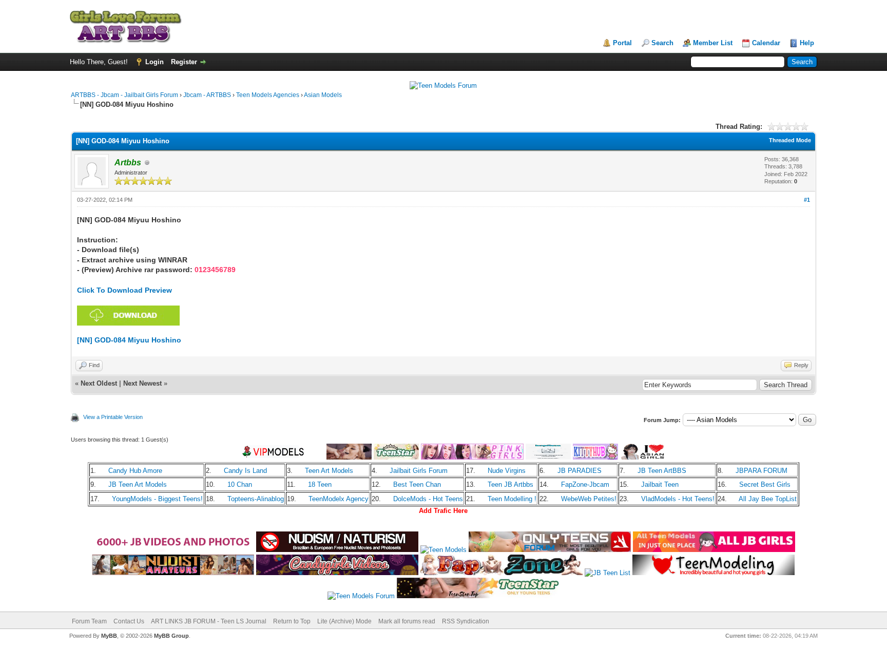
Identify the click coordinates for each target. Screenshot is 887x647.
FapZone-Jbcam (585, 484)
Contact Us (128, 621)
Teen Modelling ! (512, 499)
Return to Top (292, 621)
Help (807, 43)
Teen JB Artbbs (510, 484)
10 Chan (239, 484)
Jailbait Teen (660, 484)
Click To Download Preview (124, 290)
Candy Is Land (245, 470)
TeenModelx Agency (338, 499)
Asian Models (323, 95)
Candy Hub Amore (135, 470)
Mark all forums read (406, 621)
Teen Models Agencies (267, 95)
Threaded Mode (790, 140)
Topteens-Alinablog (255, 499)
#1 (807, 200)
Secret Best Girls (764, 484)
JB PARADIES (579, 470)
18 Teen (320, 484)
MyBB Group (171, 636)
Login (154, 62)
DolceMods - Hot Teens (428, 499)
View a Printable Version (113, 417)
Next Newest (142, 383)
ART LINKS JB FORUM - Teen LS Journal (208, 621)
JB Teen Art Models (137, 484)
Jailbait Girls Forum (419, 470)
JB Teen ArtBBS (662, 470)
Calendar (766, 43)
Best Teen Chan (417, 484)
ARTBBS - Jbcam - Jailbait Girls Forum (124, 95)
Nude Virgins (507, 470)
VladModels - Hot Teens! (678, 499)
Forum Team (89, 621)
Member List (712, 43)
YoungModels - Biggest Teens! (157, 499)
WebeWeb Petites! (588, 499)
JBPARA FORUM (761, 470)
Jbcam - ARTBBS (207, 95)
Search (662, 43)
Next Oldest (99, 383)
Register (184, 62)
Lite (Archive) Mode (344, 621)
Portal (622, 43)
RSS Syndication (465, 621)
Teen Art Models (329, 470)
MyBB (109, 636)
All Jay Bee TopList (768, 499)
